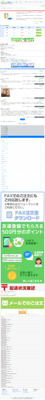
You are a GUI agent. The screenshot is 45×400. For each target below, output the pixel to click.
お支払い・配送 (4, 391)
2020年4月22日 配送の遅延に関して (4, 342)
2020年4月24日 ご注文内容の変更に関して (5, 339)
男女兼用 (10, 58)
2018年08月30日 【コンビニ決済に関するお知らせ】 (6, 375)
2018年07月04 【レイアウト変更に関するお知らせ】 (7, 378)
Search (43, 5)
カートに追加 (39, 32)
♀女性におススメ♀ (15, 58)
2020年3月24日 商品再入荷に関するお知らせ (5, 351)
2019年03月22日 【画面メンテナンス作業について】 (6, 371)
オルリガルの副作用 (4, 132)
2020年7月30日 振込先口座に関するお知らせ (5, 328)
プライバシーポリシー (16, 390)
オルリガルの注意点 (4, 134)
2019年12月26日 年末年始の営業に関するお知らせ (6, 364)
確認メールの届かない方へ (6, 394)
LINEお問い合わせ (26, 392)
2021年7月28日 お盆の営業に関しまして (5, 321)
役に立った (36, 76)
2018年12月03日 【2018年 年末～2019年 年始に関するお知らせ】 (9, 373)
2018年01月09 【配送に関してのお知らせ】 (5, 380)
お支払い (26, 2)
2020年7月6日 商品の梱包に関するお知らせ (5, 330)
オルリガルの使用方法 (4, 130)
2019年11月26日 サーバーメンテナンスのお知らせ (6, 369)
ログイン (42, 2)
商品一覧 (17, 2)
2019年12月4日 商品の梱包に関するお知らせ (5, 366)
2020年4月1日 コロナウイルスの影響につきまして (6, 348)
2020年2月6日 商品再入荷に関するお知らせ (5, 360)
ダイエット (7, 58)
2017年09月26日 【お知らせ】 (4, 384)
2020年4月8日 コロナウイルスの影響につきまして (6, 346)
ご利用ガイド (4, 390)
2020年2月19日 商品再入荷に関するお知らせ (5, 357)
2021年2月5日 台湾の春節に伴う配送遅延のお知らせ (7, 324)
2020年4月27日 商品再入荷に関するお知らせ (5, 337)
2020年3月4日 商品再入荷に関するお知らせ (5, 353)
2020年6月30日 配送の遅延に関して (4, 333)
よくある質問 (31, 2)
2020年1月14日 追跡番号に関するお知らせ (5, 362)
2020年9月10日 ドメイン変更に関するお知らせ (6, 326)
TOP (14, 2)
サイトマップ (14, 392)
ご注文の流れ (4, 393)
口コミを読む (36, 23)
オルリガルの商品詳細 (4, 128)
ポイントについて (5, 392)
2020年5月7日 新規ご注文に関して (4, 335)
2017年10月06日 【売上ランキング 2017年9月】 (6, 382)
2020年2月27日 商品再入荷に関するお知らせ (5, 355)
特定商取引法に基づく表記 (17, 391)
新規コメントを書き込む (22, 123)
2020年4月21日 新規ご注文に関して (4, 344)
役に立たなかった (41, 76)
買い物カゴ (35, 390)
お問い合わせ (37, 2)
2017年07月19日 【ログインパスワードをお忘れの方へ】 (7, 386)
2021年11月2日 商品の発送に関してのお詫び (5, 319)
